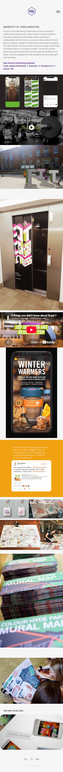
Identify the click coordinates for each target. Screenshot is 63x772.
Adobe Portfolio (36, 765)
